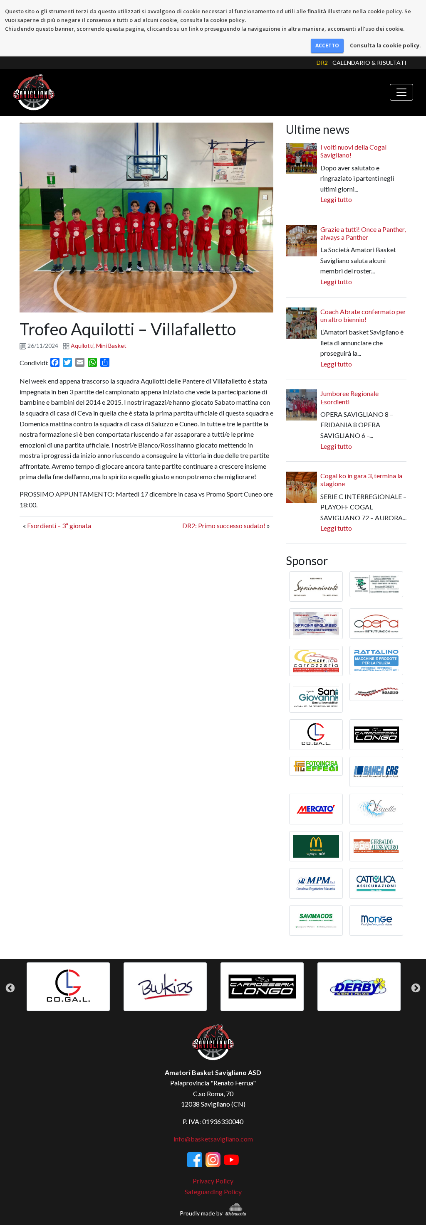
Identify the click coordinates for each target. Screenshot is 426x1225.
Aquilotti (82, 345)
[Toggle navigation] (401, 92)
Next (416, 988)
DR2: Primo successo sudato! (223, 525)
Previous (10, 988)
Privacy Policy (213, 1181)
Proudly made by (202, 1213)
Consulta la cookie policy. (385, 45)
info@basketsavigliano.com (213, 1139)
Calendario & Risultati (369, 62)
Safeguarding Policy (213, 1191)
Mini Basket (111, 345)
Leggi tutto (336, 199)
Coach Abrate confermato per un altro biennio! (363, 315)
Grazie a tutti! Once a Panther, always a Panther (363, 233)
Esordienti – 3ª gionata (59, 525)
